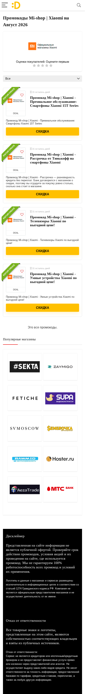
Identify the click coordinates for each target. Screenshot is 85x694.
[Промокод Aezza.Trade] (25, 489)
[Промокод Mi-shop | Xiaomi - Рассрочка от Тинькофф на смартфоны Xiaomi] (16, 157)
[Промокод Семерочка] (60, 428)
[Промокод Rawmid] (25, 459)
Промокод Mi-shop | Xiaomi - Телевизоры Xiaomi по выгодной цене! (53, 221)
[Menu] (4, 5)
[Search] (79, 5)
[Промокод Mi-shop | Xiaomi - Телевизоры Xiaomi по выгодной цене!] (16, 220)
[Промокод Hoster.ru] (60, 459)
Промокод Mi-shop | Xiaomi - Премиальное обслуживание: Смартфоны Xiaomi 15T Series (54, 102)
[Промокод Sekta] (25, 366)
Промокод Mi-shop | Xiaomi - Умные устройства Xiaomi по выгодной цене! (53, 278)
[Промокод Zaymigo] (60, 366)
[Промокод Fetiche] (25, 398)
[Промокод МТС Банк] (60, 489)
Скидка (42, 131)
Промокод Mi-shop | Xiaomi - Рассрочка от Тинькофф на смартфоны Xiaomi (53, 158)
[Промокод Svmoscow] (25, 428)
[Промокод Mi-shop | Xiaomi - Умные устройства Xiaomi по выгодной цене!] (16, 277)
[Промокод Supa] (60, 398)
